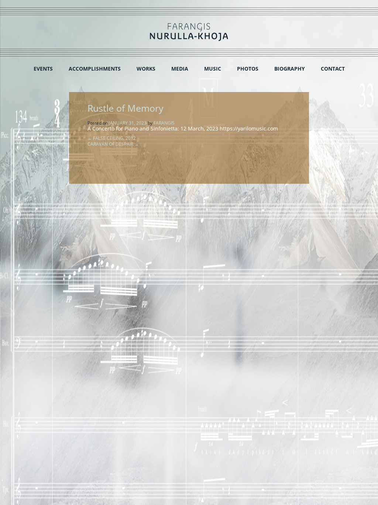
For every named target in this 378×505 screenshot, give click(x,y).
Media (179, 68)
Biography (289, 68)
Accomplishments (95, 68)
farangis (164, 123)
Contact (333, 68)
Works (146, 68)
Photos (247, 68)
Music (212, 68)
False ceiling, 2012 (111, 138)
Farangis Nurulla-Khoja (189, 32)
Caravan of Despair (113, 144)
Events (43, 68)
